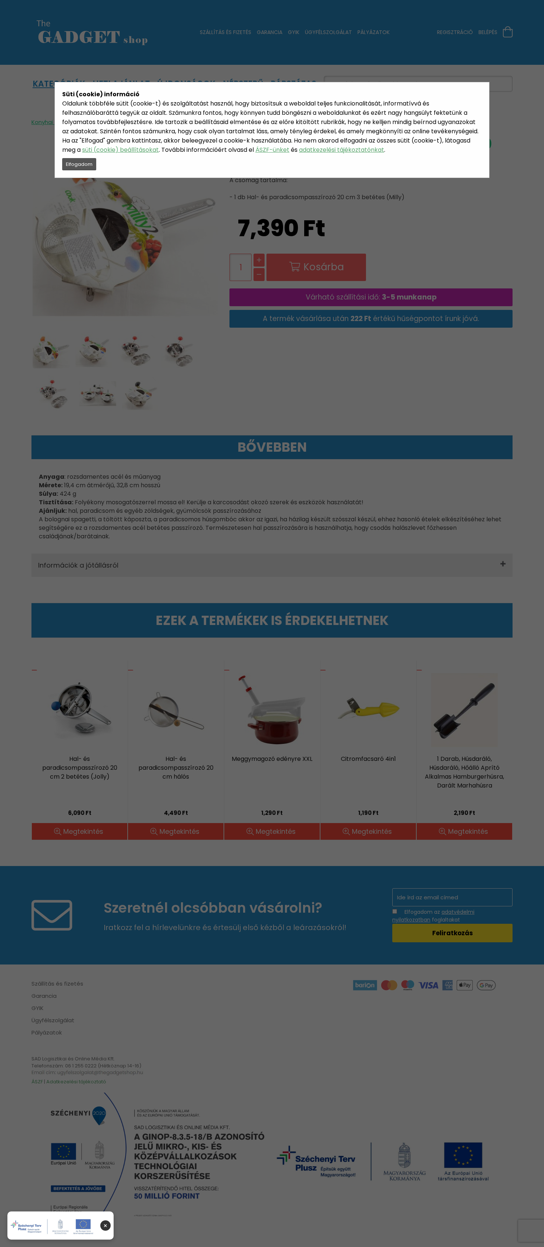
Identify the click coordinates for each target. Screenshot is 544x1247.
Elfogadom (79, 164)
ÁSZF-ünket (272, 150)
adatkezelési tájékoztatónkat (341, 150)
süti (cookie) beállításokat (120, 150)
